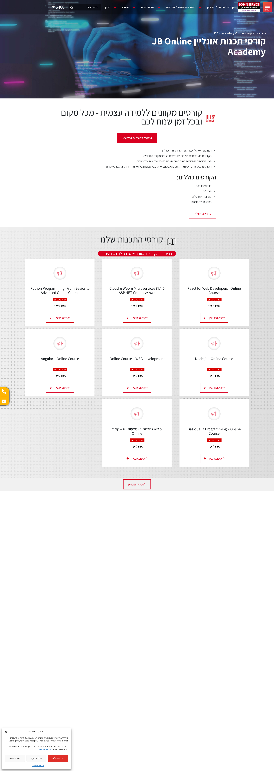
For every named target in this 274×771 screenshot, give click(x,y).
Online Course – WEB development (137, 358)
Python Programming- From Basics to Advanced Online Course (60, 290)
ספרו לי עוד (214, 306)
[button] (6, 731)
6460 (60, 7)
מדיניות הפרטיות (45, 749)
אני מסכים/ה (58, 758)
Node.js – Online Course (214, 358)
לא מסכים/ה (36, 758)
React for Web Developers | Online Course (214, 290)
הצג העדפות (14, 758)
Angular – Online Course (60, 358)
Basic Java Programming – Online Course (214, 431)
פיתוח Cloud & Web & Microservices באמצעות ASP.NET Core (137, 290)
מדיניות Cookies (38, 765)
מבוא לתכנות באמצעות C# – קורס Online (137, 431)
